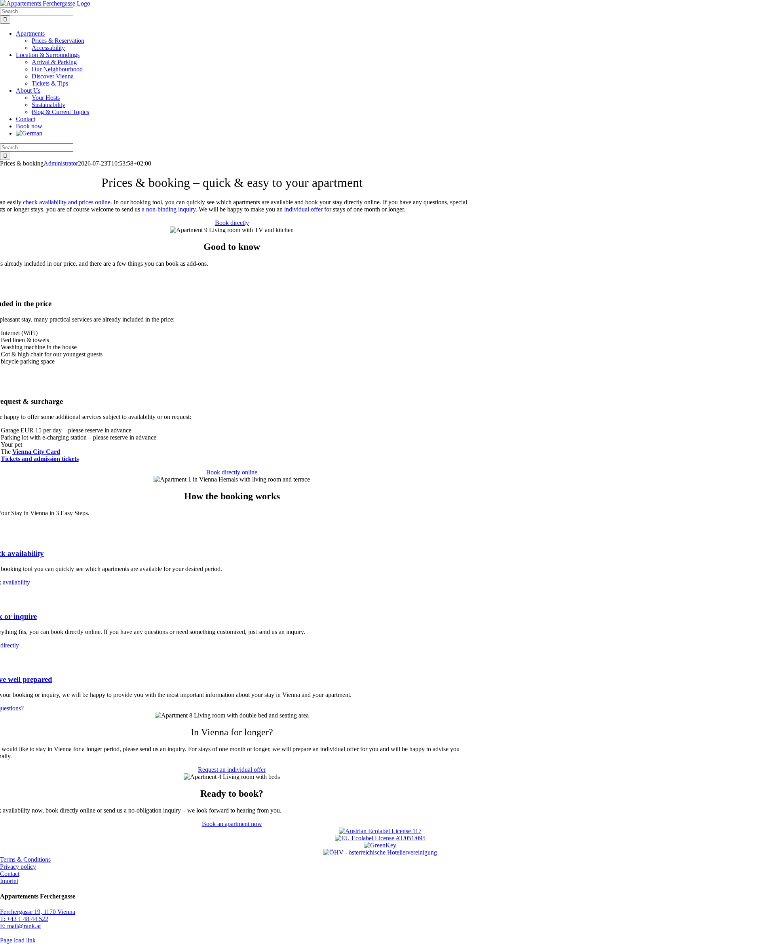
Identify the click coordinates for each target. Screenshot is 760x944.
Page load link (18, 940)
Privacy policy (18, 866)
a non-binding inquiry (169, 209)
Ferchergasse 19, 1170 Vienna (37, 911)
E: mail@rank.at (20, 926)
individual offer (303, 209)
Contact (9, 873)
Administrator (61, 163)
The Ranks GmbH (46, 933)
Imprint (9, 880)
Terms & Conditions (25, 859)
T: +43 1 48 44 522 (24, 918)
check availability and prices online (66, 202)
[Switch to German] (29, 133)
